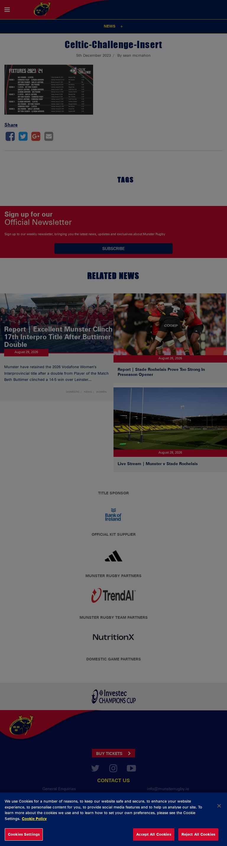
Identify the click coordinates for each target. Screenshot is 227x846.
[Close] (219, 805)
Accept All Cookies (153, 834)
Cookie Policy (34, 818)
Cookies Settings (24, 834)
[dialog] (113, 819)
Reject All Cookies (198, 834)
